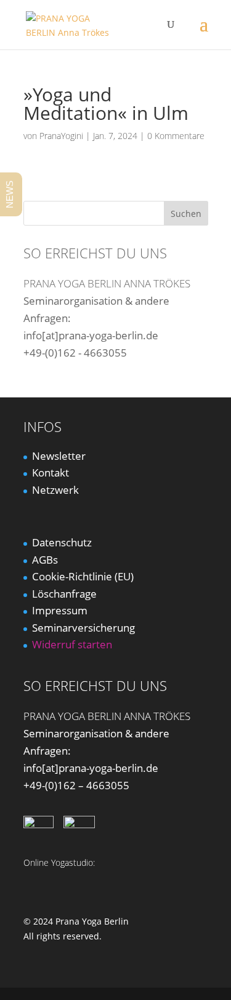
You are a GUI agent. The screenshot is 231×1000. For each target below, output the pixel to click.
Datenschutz (62, 542)
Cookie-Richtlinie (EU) (83, 576)
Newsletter (59, 456)
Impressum (59, 610)
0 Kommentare (176, 136)
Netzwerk (55, 490)
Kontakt (50, 472)
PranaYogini (61, 136)
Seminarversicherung (83, 628)
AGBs (45, 560)
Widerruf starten (72, 644)
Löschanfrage (64, 594)
